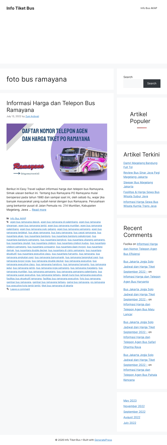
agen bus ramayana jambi (32, 225)
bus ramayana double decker (47, 260)
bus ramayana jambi (24, 267)
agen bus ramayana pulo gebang (38, 229)
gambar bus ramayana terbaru (49, 282)
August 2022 (131, 417)
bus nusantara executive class (34, 253)
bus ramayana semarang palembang (77, 271)
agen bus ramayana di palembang (59, 221)
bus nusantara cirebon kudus (73, 243)
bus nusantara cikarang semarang (86, 239)
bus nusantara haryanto (65, 253)
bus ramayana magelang (83, 267)
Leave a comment (20, 289)
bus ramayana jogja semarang (52, 267)
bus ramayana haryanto (76, 264)
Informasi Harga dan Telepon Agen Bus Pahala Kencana (140, 374)
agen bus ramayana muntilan (63, 225)
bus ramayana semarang (41, 271)
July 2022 (129, 422)
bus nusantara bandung (37, 236)
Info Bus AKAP (149, 8)
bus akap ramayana (39, 232)
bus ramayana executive (78, 260)
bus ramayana (87, 253)
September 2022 (134, 411)
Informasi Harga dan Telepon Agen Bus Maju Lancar (138, 309)
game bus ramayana (78, 282)
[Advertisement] (83, 41)
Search (128, 77)
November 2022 (134, 406)
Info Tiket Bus (20, 8)
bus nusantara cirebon (43, 243)
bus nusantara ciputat (18, 243)
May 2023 (130, 400)
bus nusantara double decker (31, 250)
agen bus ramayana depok (24, 221)
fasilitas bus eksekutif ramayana (24, 278)
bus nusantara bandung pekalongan (71, 236)
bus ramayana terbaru (49, 274)
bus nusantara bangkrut (53, 239)
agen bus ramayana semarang (73, 229)
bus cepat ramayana (85, 232)
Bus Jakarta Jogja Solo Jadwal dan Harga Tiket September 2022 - (139, 266)
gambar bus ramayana (19, 282)
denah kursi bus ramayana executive (82, 274)
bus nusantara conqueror (41, 246)
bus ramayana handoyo (49, 264)
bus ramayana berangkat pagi (81, 257)
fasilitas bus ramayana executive (60, 278)
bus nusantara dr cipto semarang (66, 250)
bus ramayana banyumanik (49, 257)
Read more (39, 209)
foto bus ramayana (90, 278)
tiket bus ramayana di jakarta (57, 285)
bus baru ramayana (61, 232)
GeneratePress (103, 439)
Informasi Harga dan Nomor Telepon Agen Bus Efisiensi (140, 249)
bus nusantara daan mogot (71, 246)
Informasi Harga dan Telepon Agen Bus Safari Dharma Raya (139, 342)
